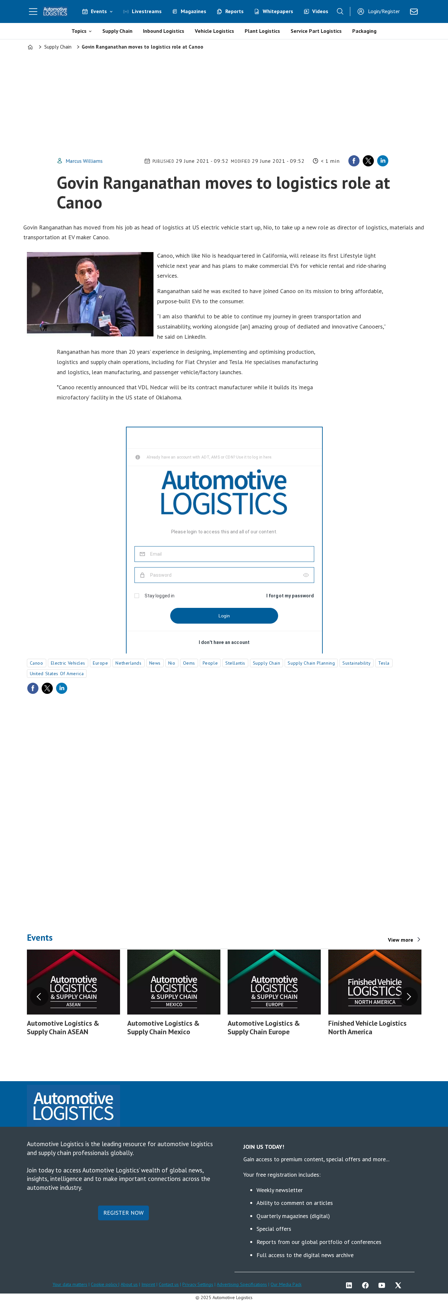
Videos (320, 11)
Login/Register (384, 11)
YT (383, 1285)
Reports (234, 11)
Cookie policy (104, 1284)
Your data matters (69, 1284)
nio (171, 663)
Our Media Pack (286, 1284)
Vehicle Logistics (214, 31)
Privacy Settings (197, 1284)
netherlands (128, 663)
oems (189, 663)
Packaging (364, 31)
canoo (36, 663)
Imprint (148, 1284)
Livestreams (147, 11)
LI (350, 1285)
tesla (384, 663)
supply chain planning (311, 663)
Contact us (169, 1284)
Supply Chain (117, 31)
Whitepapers (278, 11)
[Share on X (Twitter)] (368, 161)
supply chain (266, 663)
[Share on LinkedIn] (383, 161)
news (155, 663)
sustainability (356, 663)
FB (367, 1285)
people (210, 663)
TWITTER (399, 1285)
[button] (39, 996)
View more (400, 939)
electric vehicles (68, 663)
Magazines (193, 11)
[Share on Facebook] (354, 161)
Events (99, 11)
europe (100, 663)
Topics (79, 31)
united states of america (57, 673)
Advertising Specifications (242, 1284)
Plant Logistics (262, 31)
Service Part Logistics (316, 31)
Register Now (123, 1212)
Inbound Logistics (163, 31)
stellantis (235, 663)
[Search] (340, 11)
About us (129, 1284)
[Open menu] (33, 11)
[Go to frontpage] (55, 11)
